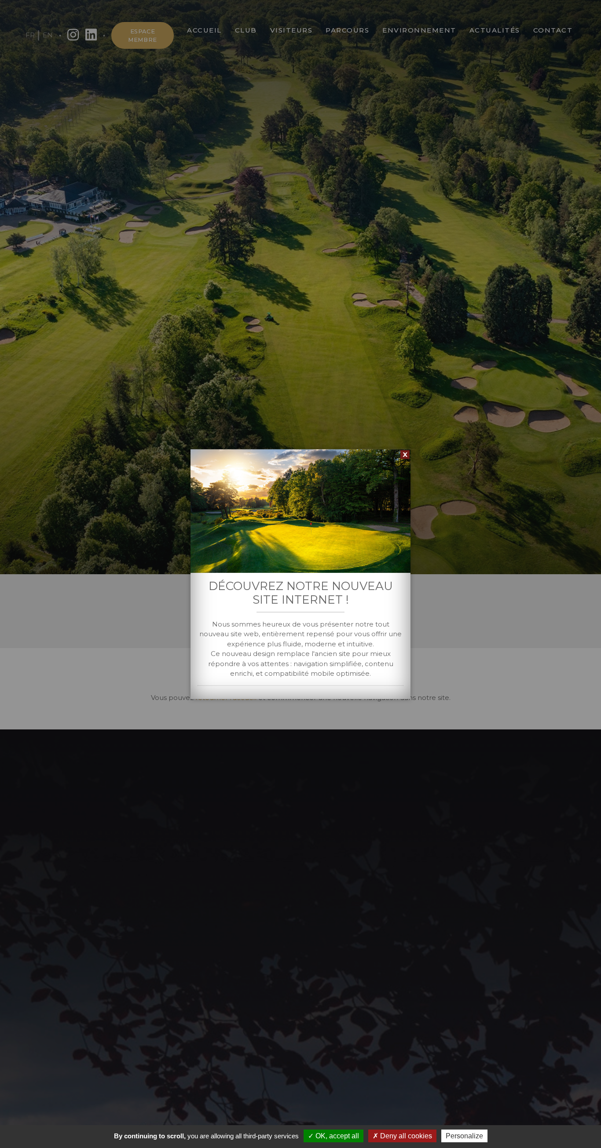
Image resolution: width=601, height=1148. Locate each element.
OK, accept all (336, 1136)
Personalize (464, 1136)
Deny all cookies (405, 1136)
